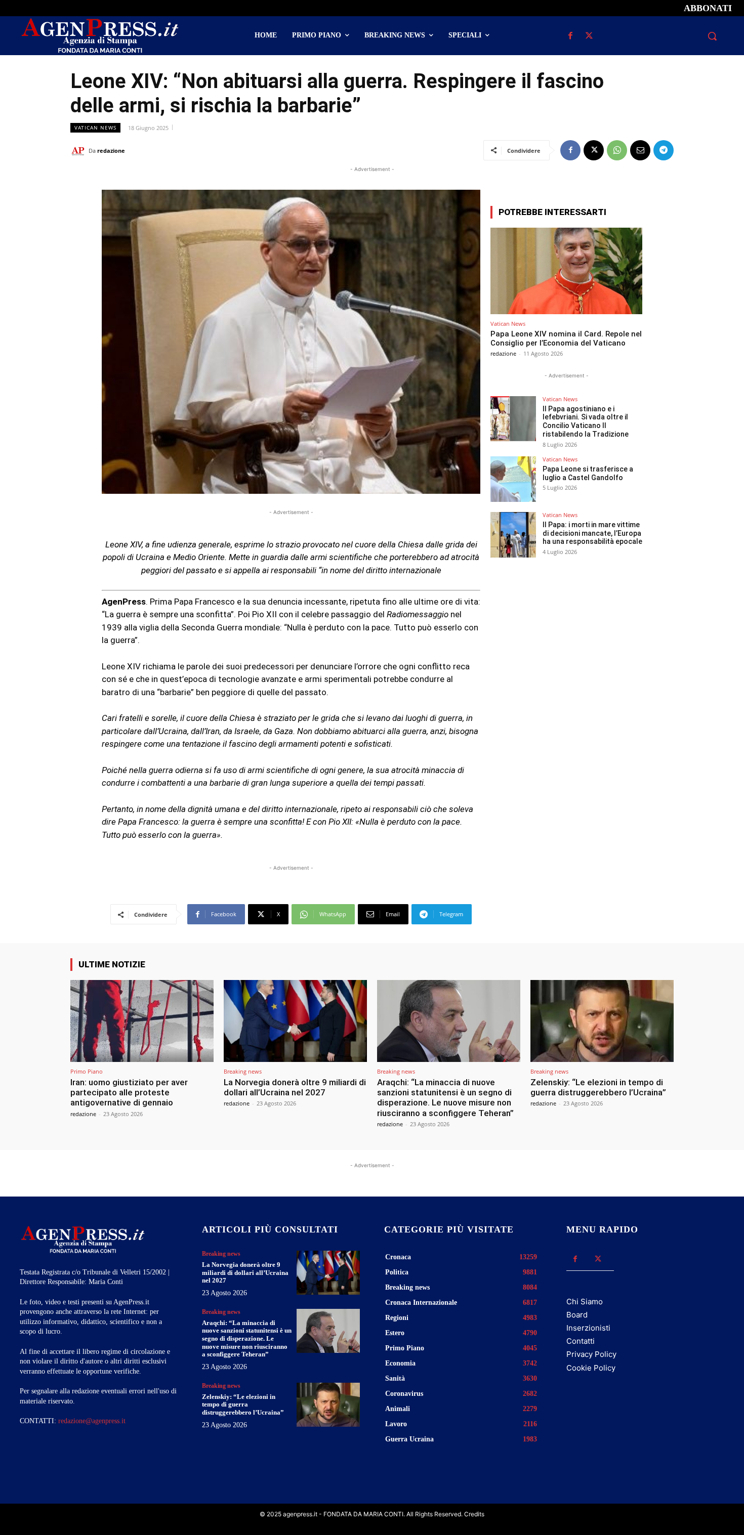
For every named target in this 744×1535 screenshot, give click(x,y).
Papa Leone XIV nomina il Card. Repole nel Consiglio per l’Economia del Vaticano (566, 338)
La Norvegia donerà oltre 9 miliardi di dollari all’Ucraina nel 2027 (295, 1087)
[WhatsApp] (617, 150)
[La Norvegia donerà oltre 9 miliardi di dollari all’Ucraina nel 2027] (295, 1020)
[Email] (640, 150)
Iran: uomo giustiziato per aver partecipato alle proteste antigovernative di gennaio (129, 1092)
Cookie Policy (590, 1368)
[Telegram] (663, 150)
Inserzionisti (588, 1328)
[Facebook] (570, 36)
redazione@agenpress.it (92, 1421)
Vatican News (95, 127)
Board (577, 1314)
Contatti (580, 1341)
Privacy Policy (591, 1354)
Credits (474, 1514)
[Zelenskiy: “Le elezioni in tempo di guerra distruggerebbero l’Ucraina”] (602, 1020)
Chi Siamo (584, 1301)
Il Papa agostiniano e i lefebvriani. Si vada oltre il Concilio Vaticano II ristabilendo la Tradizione (586, 421)
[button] (712, 36)
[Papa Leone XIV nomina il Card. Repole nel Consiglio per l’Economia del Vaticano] (566, 271)
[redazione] (79, 150)
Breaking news (243, 1071)
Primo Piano (86, 1071)
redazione (111, 150)
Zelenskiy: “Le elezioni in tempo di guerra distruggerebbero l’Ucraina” (598, 1087)
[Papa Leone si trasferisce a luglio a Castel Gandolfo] (513, 479)
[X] (589, 36)
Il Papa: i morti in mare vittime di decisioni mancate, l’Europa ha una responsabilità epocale (592, 533)
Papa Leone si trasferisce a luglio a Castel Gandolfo (588, 473)
